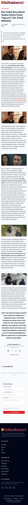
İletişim (21, 498)
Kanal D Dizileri (5, 8)
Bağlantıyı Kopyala (15, 354)
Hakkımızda (15, 498)
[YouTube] (13, 487)
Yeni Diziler (4, 474)
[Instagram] (10, 487)
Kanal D (3, 452)
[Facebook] (2, 487)
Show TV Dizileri (5, 461)
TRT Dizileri (4, 463)
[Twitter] (6, 487)
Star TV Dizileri (5, 468)
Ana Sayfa (3, 444)
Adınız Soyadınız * (7, 386)
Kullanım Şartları (9, 500)
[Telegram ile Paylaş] (19, 350)
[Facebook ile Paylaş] (8, 350)
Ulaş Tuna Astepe (21, 100)
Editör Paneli (18, 500)
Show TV (3, 447)
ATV (2, 449)
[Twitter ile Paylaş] (12, 350)
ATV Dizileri (4, 466)
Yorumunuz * (6, 397)
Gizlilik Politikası (7, 498)
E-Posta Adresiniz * (7, 392)
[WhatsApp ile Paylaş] (16, 350)
